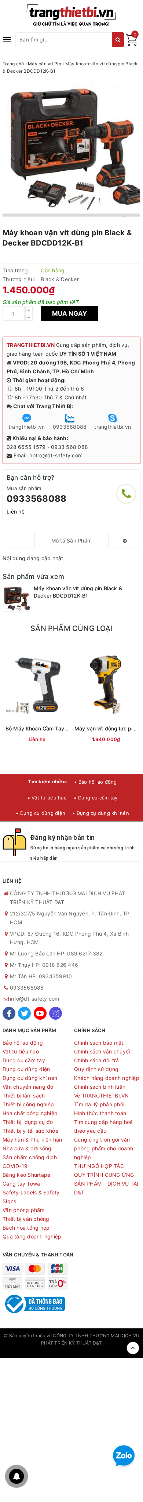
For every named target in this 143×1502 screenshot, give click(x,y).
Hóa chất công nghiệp (30, 1113)
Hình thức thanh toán (100, 1113)
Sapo (71, 1350)
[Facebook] (9, 1013)
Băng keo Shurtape (26, 1175)
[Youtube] (40, 1013)
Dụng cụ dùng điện (26, 1069)
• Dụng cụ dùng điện (40, 813)
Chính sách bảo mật (99, 1043)
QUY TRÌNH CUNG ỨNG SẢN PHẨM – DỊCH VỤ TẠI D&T (106, 1184)
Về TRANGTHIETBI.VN (101, 1095)
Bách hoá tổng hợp (26, 1228)
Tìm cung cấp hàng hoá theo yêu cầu (103, 1126)
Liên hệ (16, 511)
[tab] (71, 540)
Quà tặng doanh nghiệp (32, 1236)
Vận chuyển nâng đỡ (28, 1087)
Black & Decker (60, 279)
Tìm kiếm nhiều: (47, 781)
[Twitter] (24, 1013)
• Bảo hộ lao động (95, 782)
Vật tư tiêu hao (21, 1051)
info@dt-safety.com (34, 998)
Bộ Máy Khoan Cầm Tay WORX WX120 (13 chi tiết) (68, 728)
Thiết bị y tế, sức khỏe (30, 1131)
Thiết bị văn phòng (26, 1219)
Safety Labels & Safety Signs (31, 1196)
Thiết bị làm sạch (24, 1095)
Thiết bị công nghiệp (28, 1104)
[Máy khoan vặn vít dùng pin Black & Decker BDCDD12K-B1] (16, 598)
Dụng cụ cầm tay (24, 1060)
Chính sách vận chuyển (103, 1051)
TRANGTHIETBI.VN (31, 345)
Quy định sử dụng (96, 1069)
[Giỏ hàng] (132, 44)
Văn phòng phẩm (24, 1210)
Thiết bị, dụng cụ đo (28, 1122)
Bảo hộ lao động (23, 1043)
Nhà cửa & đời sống (27, 1148)
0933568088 (36, 498)
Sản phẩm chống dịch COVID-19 (30, 1161)
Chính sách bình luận (99, 1087)
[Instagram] (55, 1013)
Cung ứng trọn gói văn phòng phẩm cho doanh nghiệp (103, 1148)
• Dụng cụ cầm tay (95, 798)
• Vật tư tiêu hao (47, 798)
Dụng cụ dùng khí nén (30, 1078)
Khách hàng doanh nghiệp (106, 1078)
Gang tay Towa (21, 1183)
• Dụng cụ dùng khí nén (100, 813)
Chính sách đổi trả (96, 1060)
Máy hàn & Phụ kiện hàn (32, 1139)
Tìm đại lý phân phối (99, 1104)
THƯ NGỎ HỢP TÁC (99, 1166)
